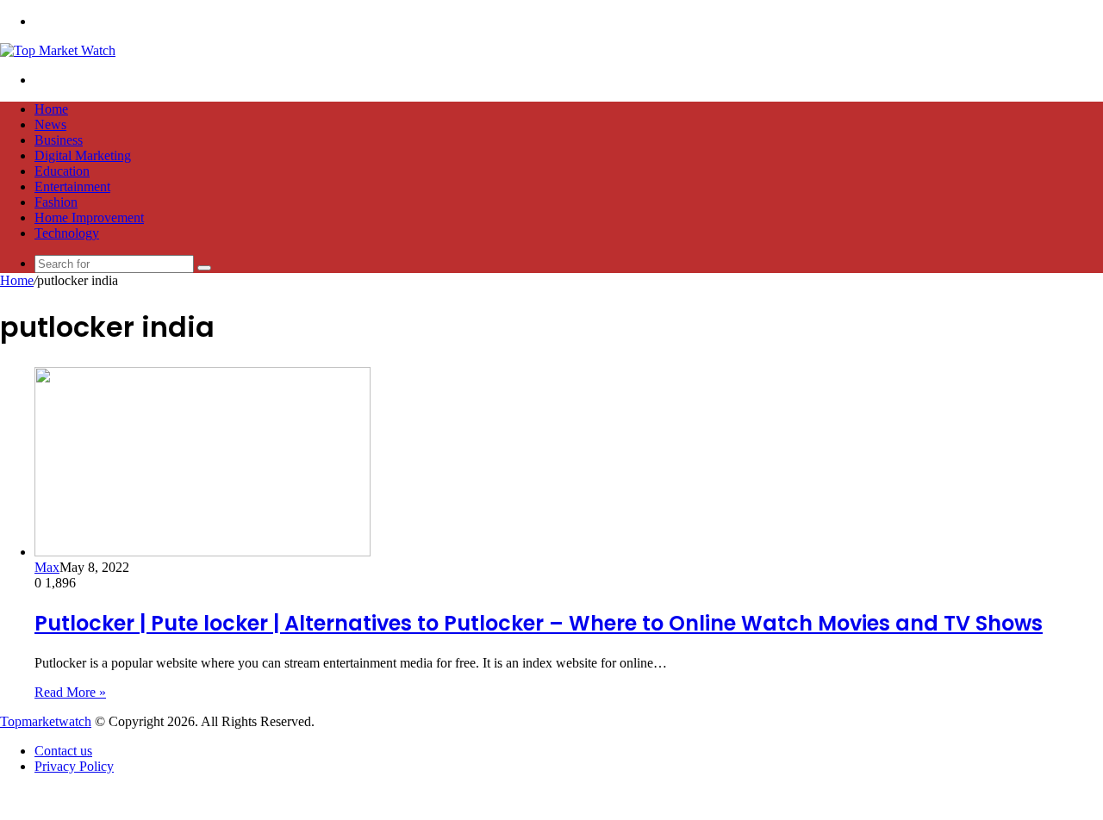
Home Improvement (89, 217)
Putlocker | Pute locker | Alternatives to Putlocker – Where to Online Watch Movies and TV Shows (538, 623)
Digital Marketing (82, 155)
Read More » (70, 692)
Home (51, 109)
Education (62, 171)
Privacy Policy (74, 766)
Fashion (56, 202)
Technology (66, 233)
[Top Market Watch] (57, 50)
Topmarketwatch (45, 721)
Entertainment (72, 186)
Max (46, 567)
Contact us (63, 750)
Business (58, 140)
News (50, 124)
